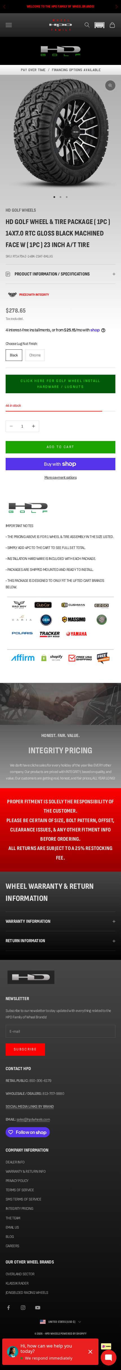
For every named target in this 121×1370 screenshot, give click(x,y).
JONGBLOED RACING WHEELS (27, 1292)
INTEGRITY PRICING (19, 1208)
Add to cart (61, 447)
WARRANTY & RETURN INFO (26, 1171)
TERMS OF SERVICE (20, 1190)
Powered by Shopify (73, 1333)
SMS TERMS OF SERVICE (23, 1199)
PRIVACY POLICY (17, 1180)
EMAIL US (12, 1227)
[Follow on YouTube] (38, 1307)
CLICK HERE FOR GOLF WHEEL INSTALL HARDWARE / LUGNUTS (60, 384)
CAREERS (12, 1246)
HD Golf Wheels (21, 210)
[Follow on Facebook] (8, 1307)
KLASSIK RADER (17, 1283)
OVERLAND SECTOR (20, 1274)
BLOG (10, 1236)
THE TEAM (13, 1218)
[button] (99, 25)
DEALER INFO (15, 1162)
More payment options (60, 477)
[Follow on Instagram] (23, 1307)
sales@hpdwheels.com (33, 1119)
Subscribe (25, 1049)
